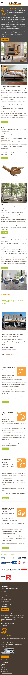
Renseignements (5, 656)
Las (20, 221)
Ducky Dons (3, 103)
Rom (23, 221)
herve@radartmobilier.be (6, 599)
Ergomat (8, 103)
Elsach (12, 103)
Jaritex (16, 389)
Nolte (16, 259)
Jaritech (15, 103)
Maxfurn (9, 259)
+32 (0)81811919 (7, 352)
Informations (4, 122)
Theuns (2, 261)
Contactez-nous (5, 39)
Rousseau (20, 103)
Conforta (2, 140)
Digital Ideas (13, 619)
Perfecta (19, 259)
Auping (23, 101)
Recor (9, 140)
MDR (13, 259)
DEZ (6, 140)
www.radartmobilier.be (5, 606)
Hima (18, 221)
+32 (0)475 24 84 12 (9, 354)
